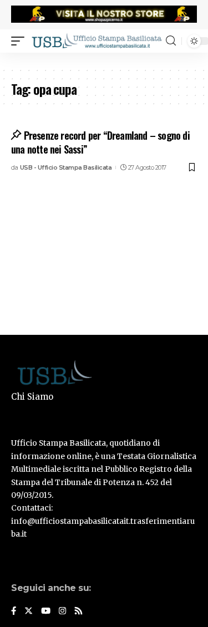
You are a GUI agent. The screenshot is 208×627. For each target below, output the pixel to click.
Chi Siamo (32, 396)
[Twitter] (28, 611)
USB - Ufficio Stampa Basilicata (66, 167)
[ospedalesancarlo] (104, 60)
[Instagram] (62, 611)
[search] (171, 40)
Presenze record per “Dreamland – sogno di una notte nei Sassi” (100, 142)
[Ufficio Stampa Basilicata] (96, 40)
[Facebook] (13, 611)
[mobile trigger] (20, 40)
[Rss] (78, 611)
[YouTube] (45, 611)
